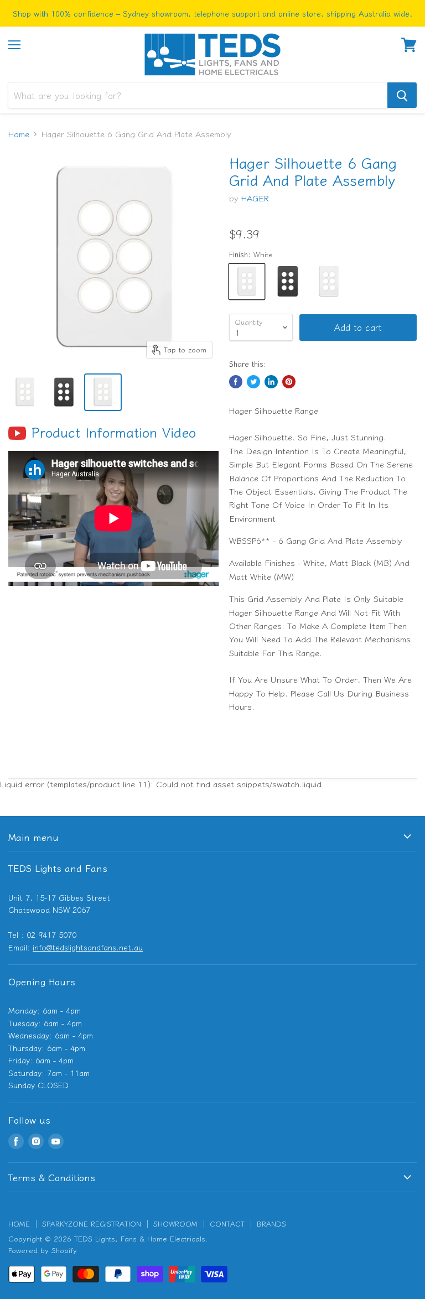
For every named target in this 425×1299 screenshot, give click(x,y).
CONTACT (227, 1223)
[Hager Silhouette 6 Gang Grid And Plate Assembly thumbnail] (25, 392)
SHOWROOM (175, 1223)
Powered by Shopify (42, 1250)
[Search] (402, 95)
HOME (19, 1223)
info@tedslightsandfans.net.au (88, 947)
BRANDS (271, 1223)
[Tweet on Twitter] (253, 381)
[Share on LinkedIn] (271, 381)
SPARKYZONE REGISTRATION (91, 1223)
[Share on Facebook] (235, 381)
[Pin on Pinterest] (289, 381)
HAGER (255, 198)
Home (18, 133)
